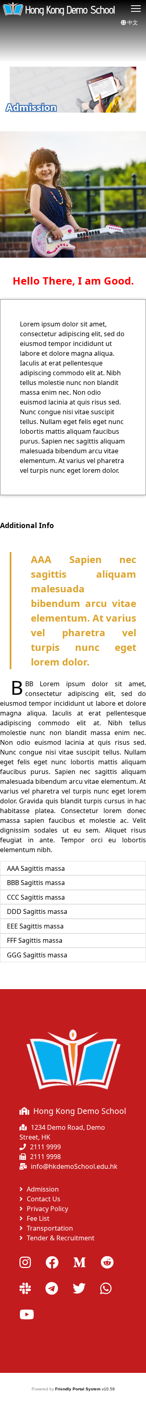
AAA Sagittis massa (36, 868)
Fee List (38, 1218)
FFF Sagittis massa (34, 940)
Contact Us (43, 1198)
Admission (43, 1189)
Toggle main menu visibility (136, 8)
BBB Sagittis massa (36, 882)
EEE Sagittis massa (35, 926)
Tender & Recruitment (60, 1237)
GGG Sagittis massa (37, 954)
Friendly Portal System (78, 1389)
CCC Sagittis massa (36, 897)
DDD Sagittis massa (37, 911)
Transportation (50, 1228)
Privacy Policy (47, 1208)
